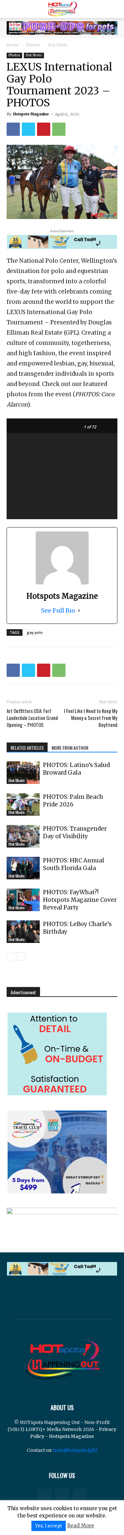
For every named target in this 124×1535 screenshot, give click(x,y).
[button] (11, 9)
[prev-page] (11, 956)
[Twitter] (28, 129)
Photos (33, 44)
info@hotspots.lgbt (75, 1450)
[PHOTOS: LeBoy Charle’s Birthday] (23, 931)
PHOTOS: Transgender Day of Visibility (75, 832)
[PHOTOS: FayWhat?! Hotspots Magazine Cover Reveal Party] (23, 900)
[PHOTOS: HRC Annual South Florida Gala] (23, 868)
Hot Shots (57, 44)
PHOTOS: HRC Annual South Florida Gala (73, 864)
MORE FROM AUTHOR (70, 747)
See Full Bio (58, 610)
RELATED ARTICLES (27, 747)
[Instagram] (62, 1495)
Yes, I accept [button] (48, 1526)
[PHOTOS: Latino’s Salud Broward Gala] (23, 772)
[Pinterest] (43, 129)
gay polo (35, 632)
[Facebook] (13, 129)
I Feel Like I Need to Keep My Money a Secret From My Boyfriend (90, 717)
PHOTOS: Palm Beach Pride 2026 (73, 800)
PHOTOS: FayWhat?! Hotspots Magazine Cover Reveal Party (80, 900)
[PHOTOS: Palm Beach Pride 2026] (23, 804)
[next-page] (21, 956)
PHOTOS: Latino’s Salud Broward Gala (76, 768)
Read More (80, 1525)
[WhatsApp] (58, 129)
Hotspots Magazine (31, 114)
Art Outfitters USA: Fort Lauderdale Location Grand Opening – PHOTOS (32, 717)
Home (13, 44)
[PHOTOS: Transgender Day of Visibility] (23, 836)
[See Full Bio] (79, 610)
